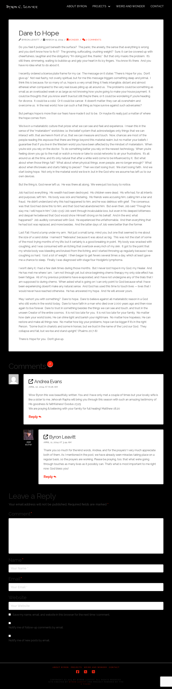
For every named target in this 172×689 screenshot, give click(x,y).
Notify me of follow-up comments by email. (36, 627)
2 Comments (93, 39)
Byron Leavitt (78, 682)
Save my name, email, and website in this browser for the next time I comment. (61, 614)
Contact (114, 667)
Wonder (73, 39)
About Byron (61, 667)
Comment (20, 513)
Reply (34, 417)
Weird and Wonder (95, 667)
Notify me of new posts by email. (29, 640)
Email (15, 579)
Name (16, 560)
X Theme (86, 684)
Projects (76, 667)
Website (18, 597)
